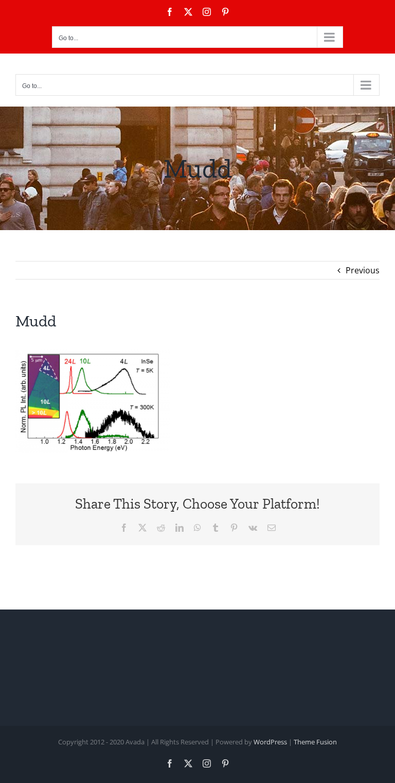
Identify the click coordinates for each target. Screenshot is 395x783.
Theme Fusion (315, 741)
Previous (363, 270)
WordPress (270, 741)
